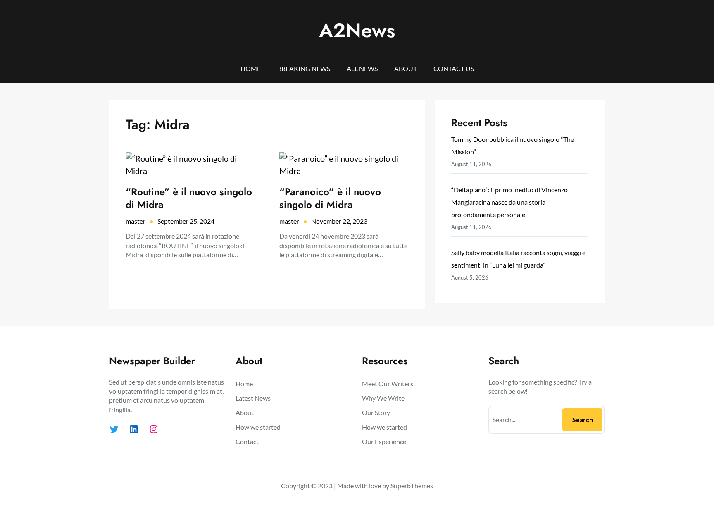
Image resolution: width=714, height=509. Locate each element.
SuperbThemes (411, 486)
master (135, 221)
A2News (357, 30)
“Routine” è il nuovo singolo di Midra (189, 198)
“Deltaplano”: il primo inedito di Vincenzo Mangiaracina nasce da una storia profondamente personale (509, 202)
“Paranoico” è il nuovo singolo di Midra (330, 198)
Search (582, 419)
